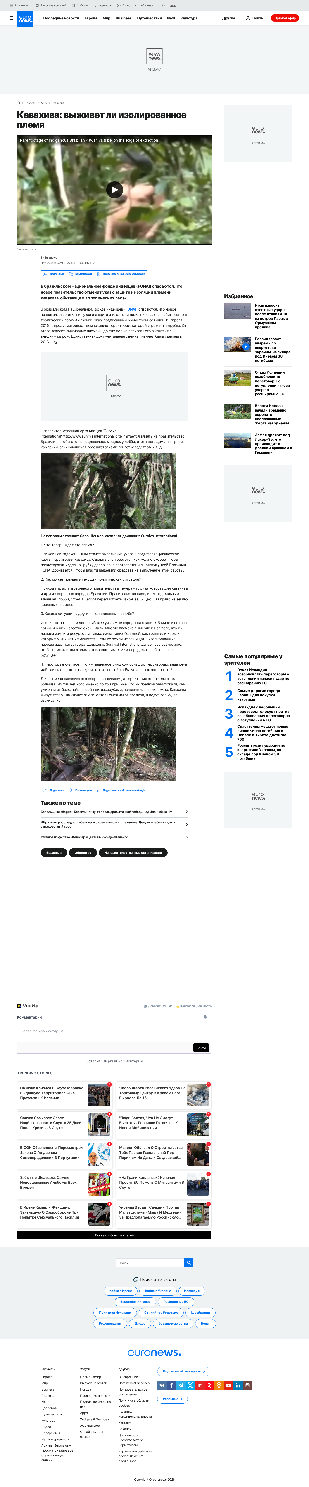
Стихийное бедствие (161, 1312)
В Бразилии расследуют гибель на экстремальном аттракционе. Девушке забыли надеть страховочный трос (108, 824)
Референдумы (110, 1323)
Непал (205, 1323)
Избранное (238, 296)
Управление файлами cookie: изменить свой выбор (135, 1456)
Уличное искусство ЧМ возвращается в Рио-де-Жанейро (84, 837)
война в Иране (120, 1291)
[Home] (18, 102)
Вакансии (126, 1429)
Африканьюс (90, 1425)
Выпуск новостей (93, 1383)
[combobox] (186, 5)
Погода (85, 1389)
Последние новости (61, 18)
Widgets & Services (94, 1419)
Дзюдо (140, 1323)
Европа (91, 18)
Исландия (192, 1291)
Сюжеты (48, 1369)
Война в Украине (158, 1291)
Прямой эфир (285, 18)
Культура (189, 18)
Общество (83, 852)
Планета (47, 1395)
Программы (50, 1433)
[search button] (163, 5)
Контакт (125, 1422)
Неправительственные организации (133, 852)
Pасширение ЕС (176, 1301)
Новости (30, 103)
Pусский (19, 5)
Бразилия (58, 103)
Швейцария (200, 1312)
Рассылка (170, 1399)
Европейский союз (135, 1301)
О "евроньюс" (129, 1377)
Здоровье (49, 1408)
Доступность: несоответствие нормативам (131, 1440)
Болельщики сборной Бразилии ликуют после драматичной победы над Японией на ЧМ (106, 812)
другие (124, 1369)
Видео (46, 1426)
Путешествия (149, 18)
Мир (106, 18)
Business (124, 18)
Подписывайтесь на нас (182, 1371)
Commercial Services (134, 1383)
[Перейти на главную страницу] (25, 19)
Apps (84, 1413)
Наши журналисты (55, 1439)
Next (171, 18)
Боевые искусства (173, 1323)
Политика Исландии (115, 1312)
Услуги (85, 1369)
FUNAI (130, 309)
